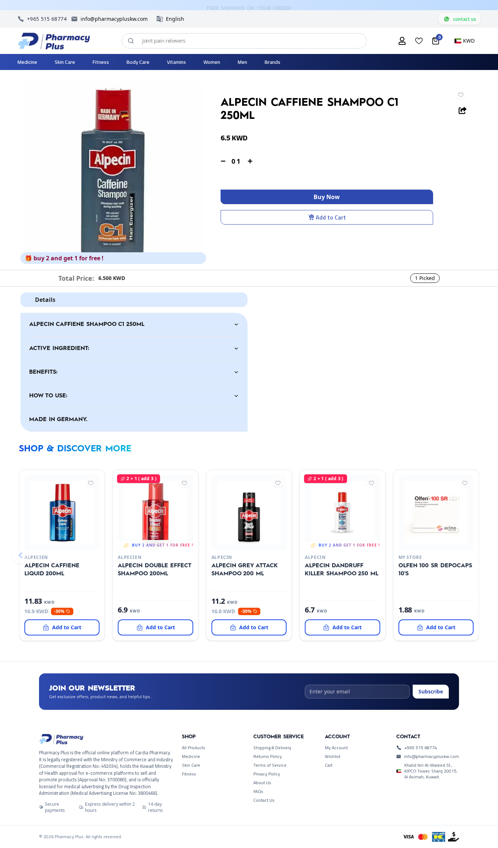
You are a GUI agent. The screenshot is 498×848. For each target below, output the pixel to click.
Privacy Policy (266, 774)
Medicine (191, 756)
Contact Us (264, 800)
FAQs (258, 791)
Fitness (189, 774)
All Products (193, 748)
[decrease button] (223, 161)
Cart (328, 765)
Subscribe (431, 691)
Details (45, 300)
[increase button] (250, 161)
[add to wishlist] (461, 94)
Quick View (49, 541)
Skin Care (191, 765)
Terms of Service (270, 765)
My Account (336, 748)
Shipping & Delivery (272, 748)
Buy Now (327, 197)
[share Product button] (463, 110)
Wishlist (333, 756)
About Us (262, 783)
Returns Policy (267, 756)
